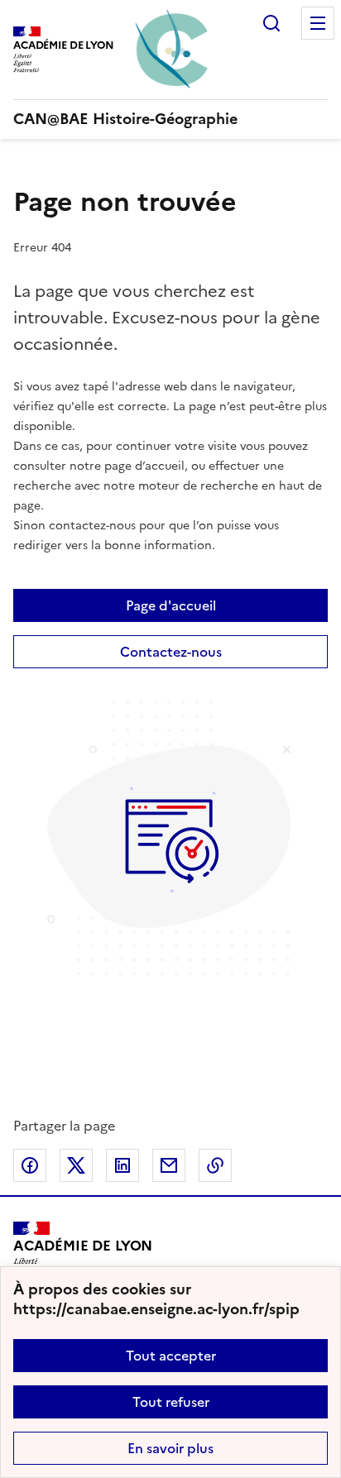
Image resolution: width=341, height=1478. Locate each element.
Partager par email (168, 1165)
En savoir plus (170, 1448)
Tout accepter (171, 1356)
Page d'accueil (171, 605)
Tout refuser (170, 1402)
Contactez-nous (171, 652)
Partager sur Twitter (76, 1165)
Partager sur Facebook (29, 1165)
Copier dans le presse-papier (215, 1165)
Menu (317, 23)
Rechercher (271, 23)
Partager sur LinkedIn (122, 1165)
